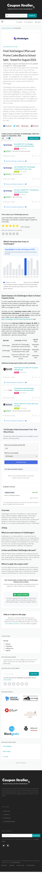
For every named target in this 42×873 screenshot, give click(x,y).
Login (38, 22)
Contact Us (7, 814)
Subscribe (34, 673)
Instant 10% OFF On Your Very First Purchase (26, 405)
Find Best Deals (21, 462)
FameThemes (16, 862)
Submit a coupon (33, 138)
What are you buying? (11, 453)
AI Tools (5, 757)
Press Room (7, 818)
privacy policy (7, 680)
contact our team (13, 623)
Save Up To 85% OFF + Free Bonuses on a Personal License (26, 191)
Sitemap (11, 865)
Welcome (4, 865)
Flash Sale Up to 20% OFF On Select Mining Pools (26, 369)
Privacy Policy (30, 865)
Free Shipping (7, 746)
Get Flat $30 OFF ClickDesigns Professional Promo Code (24, 168)
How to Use (7, 811)
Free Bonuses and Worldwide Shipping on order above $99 (24, 389)
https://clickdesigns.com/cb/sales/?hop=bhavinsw (16, 319)
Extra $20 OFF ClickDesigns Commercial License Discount (24, 145)
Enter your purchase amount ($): (14, 445)
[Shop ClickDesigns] (21, 38)
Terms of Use (20, 865)
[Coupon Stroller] (21, 7)
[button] (7, 126)
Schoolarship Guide (9, 821)
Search (32, 15)
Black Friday (6, 751)
